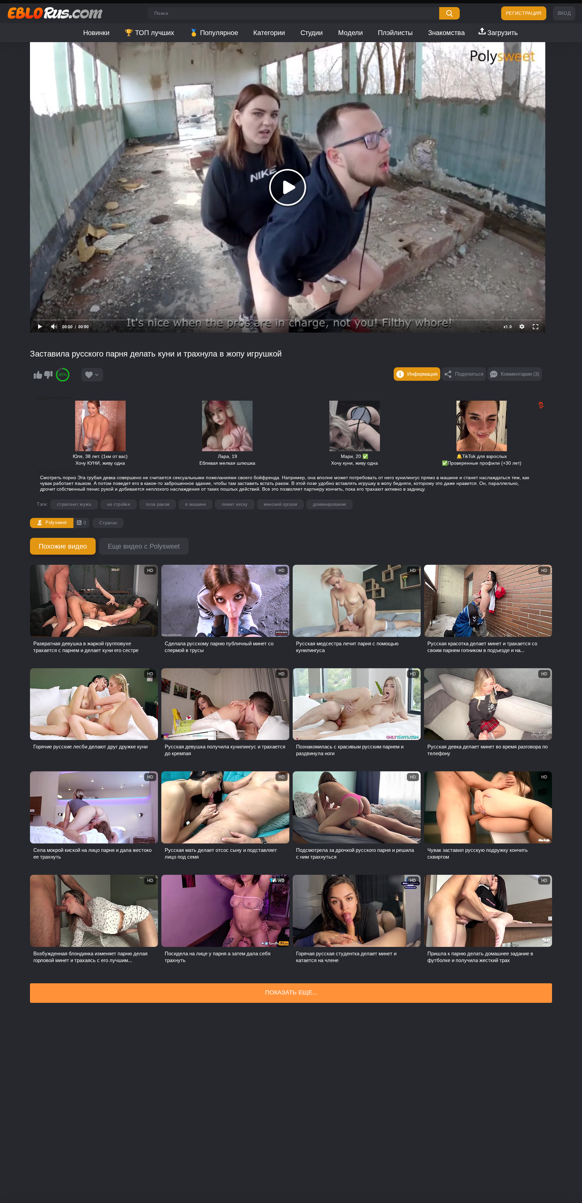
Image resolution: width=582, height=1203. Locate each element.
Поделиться (469, 374)
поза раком (157, 504)
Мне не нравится (48, 374)
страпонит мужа (74, 504)
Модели (350, 32)
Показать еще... (291, 992)
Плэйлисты (395, 32)
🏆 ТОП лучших (149, 32)
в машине (195, 504)
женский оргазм (280, 504)
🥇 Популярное (214, 32)
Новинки (96, 32)
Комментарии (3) (520, 374)
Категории (269, 32)
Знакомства (446, 32)
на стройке (118, 504)
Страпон (108, 522)
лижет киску (235, 504)
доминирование (329, 504)
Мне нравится (37, 374)
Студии (311, 32)
